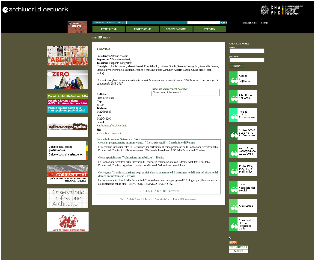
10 (164, 191)
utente (232, 47)
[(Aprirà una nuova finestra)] (67, 55)
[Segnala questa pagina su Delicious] (248, 237)
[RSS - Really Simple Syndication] (248, 242)
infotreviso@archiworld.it (112, 125)
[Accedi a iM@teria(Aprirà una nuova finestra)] (248, 78)
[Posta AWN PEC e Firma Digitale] (248, 169)
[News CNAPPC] (80, 27)
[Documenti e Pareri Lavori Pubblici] (248, 224)
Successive (173, 191)
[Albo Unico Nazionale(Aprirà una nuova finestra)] (248, 96)
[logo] (57, 27)
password (233, 56)
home (94, 38)
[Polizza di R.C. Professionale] (248, 115)
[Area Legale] (248, 206)
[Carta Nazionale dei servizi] (248, 187)
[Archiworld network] (78, 10)
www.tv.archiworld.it (110, 133)
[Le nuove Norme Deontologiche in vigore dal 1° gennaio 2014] (248, 151)
